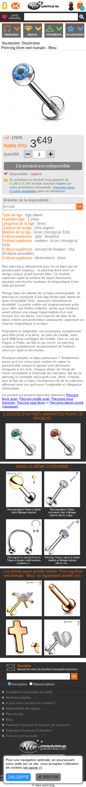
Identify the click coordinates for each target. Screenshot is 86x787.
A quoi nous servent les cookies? (30, 703)
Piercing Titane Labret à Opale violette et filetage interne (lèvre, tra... (62, 560)
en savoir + (32, 767)
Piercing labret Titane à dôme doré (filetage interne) (24, 511)
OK (79, 206)
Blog (9, 719)
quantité (11, 154)
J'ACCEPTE (18, 777)
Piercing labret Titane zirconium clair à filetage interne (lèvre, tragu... (62, 512)
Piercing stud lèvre (31, 402)
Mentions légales (18, 697)
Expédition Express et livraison (29, 730)
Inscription (19, 684)
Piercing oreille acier (34, 399)
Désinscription (43, 684)
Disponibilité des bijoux (23, 708)
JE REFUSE (48, 777)
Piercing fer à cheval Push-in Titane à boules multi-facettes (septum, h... (24, 560)
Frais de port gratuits (21, 736)
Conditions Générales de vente (29, 692)
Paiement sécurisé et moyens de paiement (38, 725)
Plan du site (14, 714)
